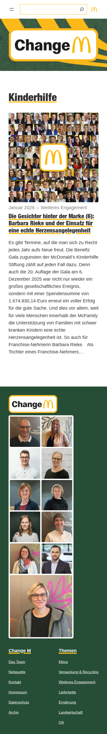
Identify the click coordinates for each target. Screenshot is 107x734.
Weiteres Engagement (64, 207)
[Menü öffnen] (12, 9)
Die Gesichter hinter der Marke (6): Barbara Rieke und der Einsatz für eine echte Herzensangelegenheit (51, 223)
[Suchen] (82, 9)
